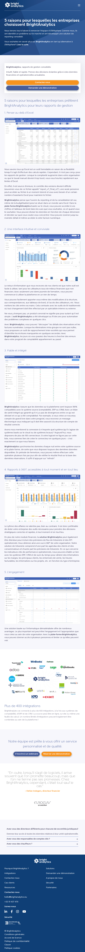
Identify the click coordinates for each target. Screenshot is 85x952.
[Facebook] (12, 913)
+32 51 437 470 (11, 902)
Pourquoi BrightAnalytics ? (16, 869)
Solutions (50, 869)
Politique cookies (12, 948)
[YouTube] (24, 913)
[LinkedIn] (5, 913)
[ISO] (12, 925)
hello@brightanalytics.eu (15, 897)
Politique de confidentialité (16, 941)
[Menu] (79, 5)
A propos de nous (54, 878)
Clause (7, 945)
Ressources (9, 888)
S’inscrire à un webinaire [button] (26, 754)
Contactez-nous (11, 878)
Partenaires (51, 888)
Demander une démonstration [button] (42, 88)
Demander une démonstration (60, 873)
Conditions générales (14, 935)
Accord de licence (13, 938)
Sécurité (50, 883)
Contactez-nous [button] (42, 83)
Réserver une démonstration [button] (56, 754)
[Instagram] (17, 913)
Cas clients (9, 883)
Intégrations (9, 873)
